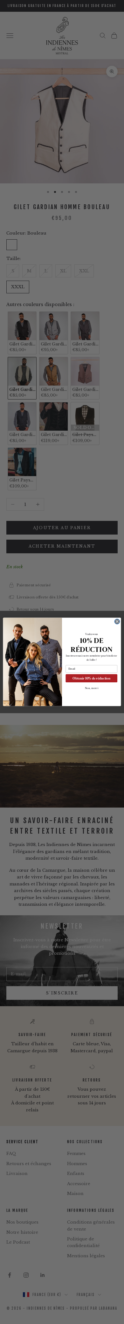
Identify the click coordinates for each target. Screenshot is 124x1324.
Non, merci (91, 688)
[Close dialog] (117, 621)
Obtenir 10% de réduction (91, 678)
